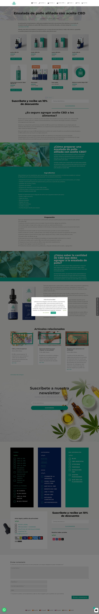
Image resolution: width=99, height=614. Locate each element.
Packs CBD (61, 2)
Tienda (35, 2)
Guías (70, 2)
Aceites (42, 2)
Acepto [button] (53, 312)
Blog (78, 2)
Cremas (51, 2)
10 (97, 314)
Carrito (85, 2)
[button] (4, 610)
